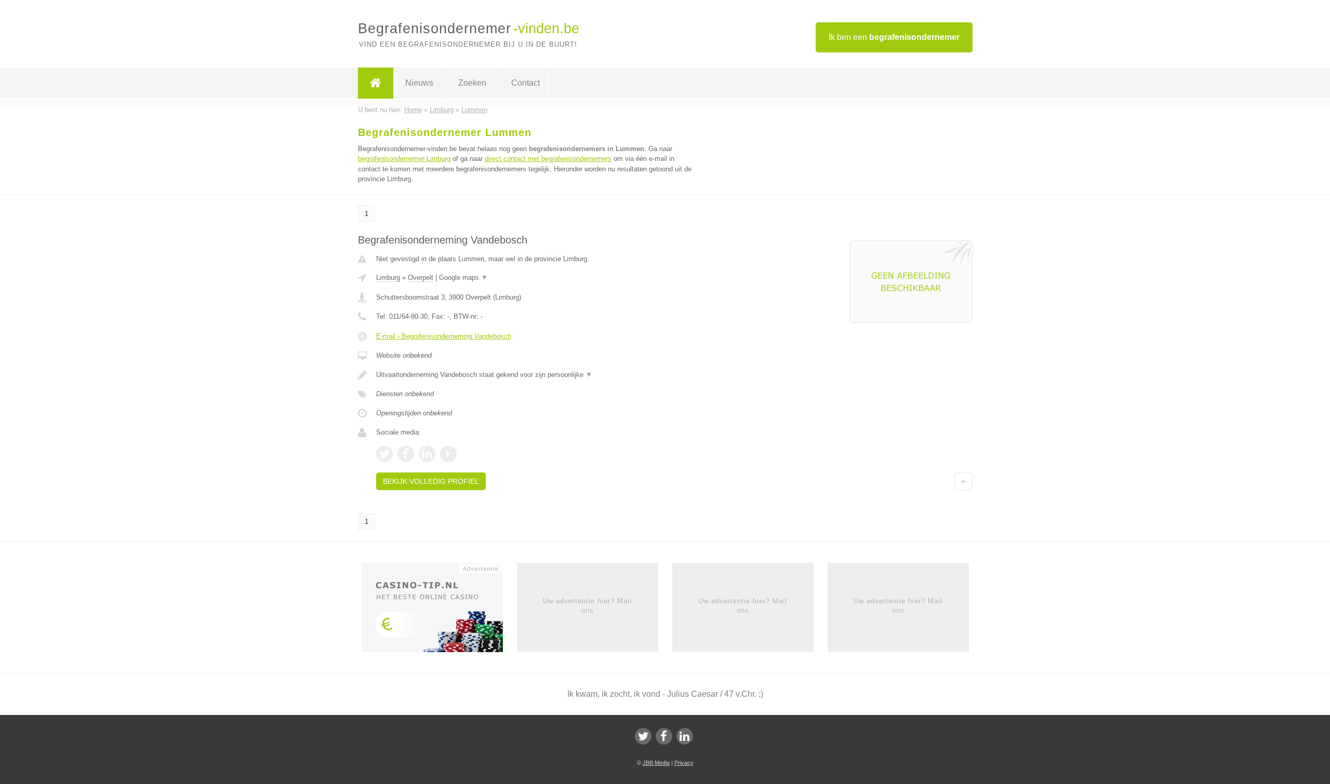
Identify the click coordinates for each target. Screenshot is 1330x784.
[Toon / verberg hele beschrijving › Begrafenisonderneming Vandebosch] (536, 375)
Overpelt (420, 277)
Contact (525, 82)
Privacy (684, 763)
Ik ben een (894, 37)
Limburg (388, 277)
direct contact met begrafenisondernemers (548, 159)
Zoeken (472, 82)
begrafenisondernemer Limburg (404, 159)
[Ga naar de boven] (963, 481)
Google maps (463, 277)
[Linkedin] (684, 736)
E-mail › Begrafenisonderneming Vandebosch (443, 336)
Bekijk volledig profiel (431, 481)
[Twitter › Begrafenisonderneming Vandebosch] (384, 453)
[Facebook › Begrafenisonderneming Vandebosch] (405, 453)
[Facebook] (664, 736)
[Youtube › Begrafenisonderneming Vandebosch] (448, 453)
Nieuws (419, 82)
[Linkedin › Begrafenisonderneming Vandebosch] (427, 453)
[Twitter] (643, 736)
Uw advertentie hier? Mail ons (587, 605)
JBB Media (656, 763)
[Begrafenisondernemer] (375, 83)
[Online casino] (439, 610)
